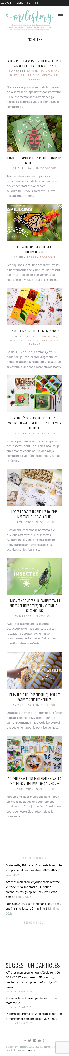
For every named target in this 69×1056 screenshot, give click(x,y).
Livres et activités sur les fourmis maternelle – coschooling (35, 514)
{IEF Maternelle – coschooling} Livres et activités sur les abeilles (34, 697)
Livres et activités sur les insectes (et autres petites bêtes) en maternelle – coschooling (34, 605)
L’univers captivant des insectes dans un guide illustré (34, 160)
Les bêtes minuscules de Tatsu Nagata (34, 331)
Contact (32, 3)
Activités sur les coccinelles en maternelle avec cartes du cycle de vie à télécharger (34, 423)
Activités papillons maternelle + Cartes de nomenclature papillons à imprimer (34, 781)
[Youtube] (39, 1041)
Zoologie (48, 168)
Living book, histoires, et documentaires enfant (35, 75)
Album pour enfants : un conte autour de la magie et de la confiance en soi (34, 63)
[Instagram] (44, 1041)
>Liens (19, 3)
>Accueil (6, 3)
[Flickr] (34, 1041)
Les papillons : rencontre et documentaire (34, 249)
